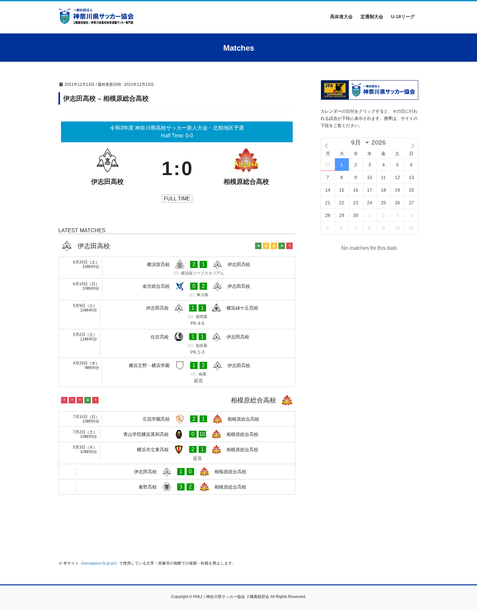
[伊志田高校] (107, 168)
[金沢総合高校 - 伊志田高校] (177, 289)
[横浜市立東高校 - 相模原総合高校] (177, 453)
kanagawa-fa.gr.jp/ (99, 563)
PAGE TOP (460, 586)
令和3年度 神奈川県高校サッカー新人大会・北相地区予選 (177, 128)
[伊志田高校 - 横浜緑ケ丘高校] (177, 314)
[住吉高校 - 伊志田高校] (177, 343)
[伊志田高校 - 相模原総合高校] (177, 471)
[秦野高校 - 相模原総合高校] (177, 486)
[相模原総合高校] (246, 168)
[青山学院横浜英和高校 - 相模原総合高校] (177, 434)
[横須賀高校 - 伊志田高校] (177, 267)
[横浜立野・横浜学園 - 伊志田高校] (177, 372)
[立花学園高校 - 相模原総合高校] (177, 419)
